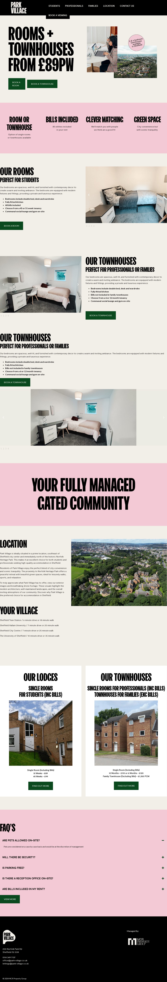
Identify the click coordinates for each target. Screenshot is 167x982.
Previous (89, 194)
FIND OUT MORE (40, 786)
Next (163, 194)
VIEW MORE (10, 899)
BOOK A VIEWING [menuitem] (58, 15)
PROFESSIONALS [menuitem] (74, 6)
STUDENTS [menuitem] (54, 6)
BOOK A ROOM (16, 84)
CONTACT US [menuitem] (127, 6)
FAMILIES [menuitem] (93, 6)
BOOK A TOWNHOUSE (42, 84)
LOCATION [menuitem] (109, 6)
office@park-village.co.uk (15, 960)
